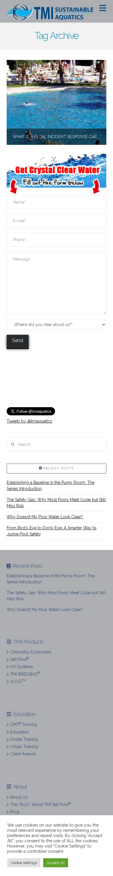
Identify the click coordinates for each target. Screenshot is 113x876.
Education (19, 732)
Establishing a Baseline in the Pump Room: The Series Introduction (50, 485)
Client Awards (23, 754)
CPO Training (23, 724)
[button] (102, 8)
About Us (18, 797)
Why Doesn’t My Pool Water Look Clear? (45, 516)
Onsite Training (24, 739)
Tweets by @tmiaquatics (29, 421)
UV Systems (21, 666)
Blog (14, 811)
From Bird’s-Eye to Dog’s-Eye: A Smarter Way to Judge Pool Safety (51, 531)
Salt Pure (19, 659)
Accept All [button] (56, 863)
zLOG (18, 681)
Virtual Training (24, 746)
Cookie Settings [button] (24, 863)
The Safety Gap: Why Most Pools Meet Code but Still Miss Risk (56, 502)
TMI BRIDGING (24, 673)
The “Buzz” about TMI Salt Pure (40, 804)
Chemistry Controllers (30, 652)
